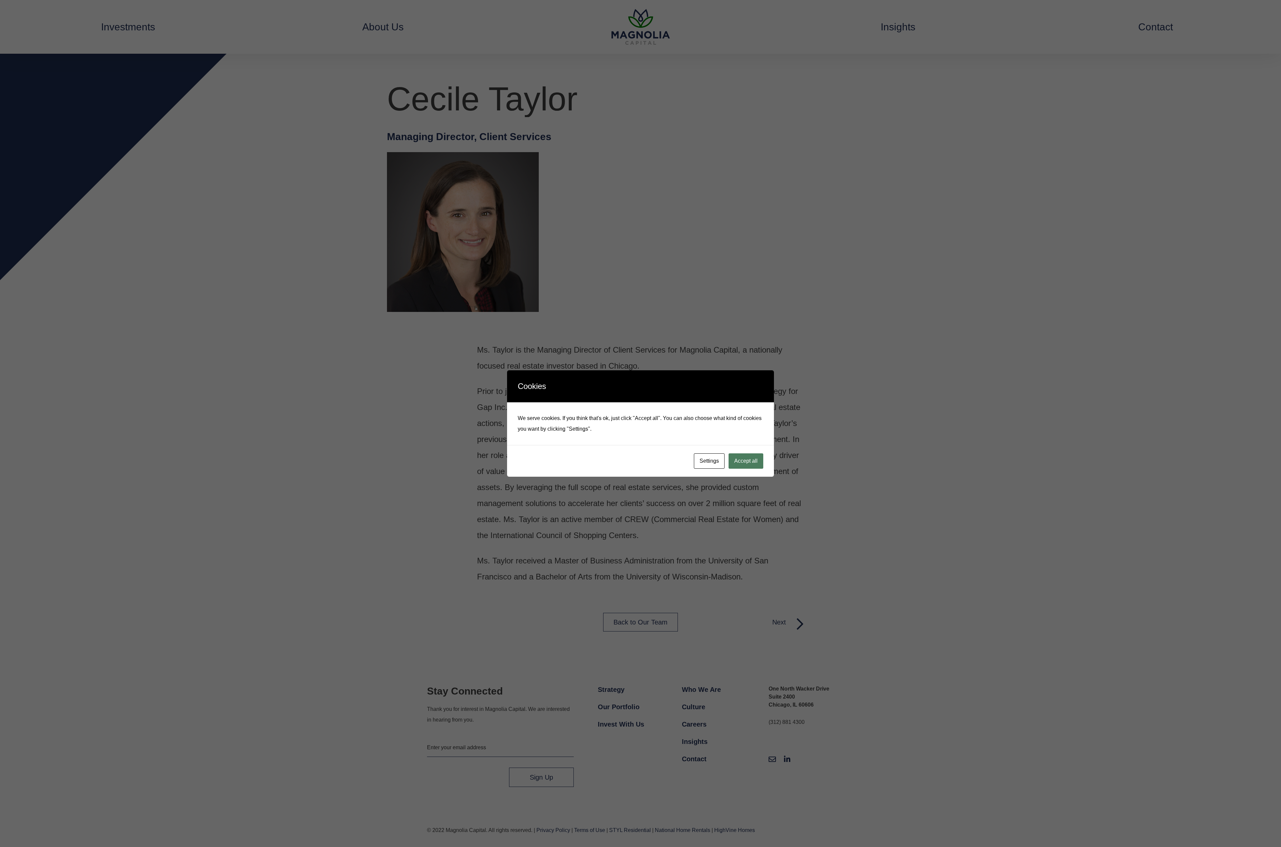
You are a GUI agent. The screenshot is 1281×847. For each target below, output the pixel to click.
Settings (709, 461)
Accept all (746, 461)
